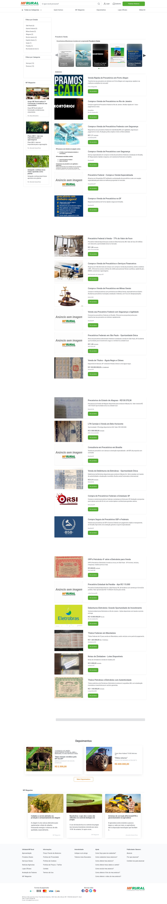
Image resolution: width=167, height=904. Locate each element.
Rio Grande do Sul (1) (32, 49)
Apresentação (27, 853)
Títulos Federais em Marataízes (102, 633)
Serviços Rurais (27, 861)
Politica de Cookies (49, 861)
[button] (98, 4)
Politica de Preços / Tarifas (52, 865)
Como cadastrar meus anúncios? (106, 857)
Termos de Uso (48, 872)
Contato (45, 869)
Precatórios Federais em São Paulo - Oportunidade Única (113, 335)
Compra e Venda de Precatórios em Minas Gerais (109, 288)
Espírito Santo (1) (31, 40)
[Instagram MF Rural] (94, 890)
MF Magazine (79, 10)
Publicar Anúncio (133, 4)
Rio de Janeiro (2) (31, 37)
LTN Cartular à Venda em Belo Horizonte (105, 424)
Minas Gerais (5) (31, 31)
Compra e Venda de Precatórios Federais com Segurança (113, 126)
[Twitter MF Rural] (91, 890)
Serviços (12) (30, 63)
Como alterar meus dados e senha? (107, 865)
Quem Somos (58, 10)
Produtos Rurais (27, 857)
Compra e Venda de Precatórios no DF (104, 198)
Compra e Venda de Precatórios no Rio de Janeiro (110, 101)
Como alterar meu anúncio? (104, 861)
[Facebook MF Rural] (83, 890)
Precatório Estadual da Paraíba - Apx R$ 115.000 (109, 584)
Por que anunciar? (133, 857)
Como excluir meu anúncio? (104, 869)
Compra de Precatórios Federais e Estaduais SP (109, 496)
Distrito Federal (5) (31, 28)
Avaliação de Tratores (29, 872)
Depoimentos (101, 10)
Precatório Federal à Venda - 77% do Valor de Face (110, 238)
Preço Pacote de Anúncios (52, 853)
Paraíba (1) (29, 46)
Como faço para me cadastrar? (105, 853)
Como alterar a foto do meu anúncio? (107, 872)
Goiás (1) (28, 43)
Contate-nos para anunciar (135, 861)
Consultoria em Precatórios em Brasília (105, 447)
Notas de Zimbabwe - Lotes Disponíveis (105, 656)
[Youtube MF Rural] (87, 890)
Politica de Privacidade (51, 857)
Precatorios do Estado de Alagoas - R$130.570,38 (109, 400)
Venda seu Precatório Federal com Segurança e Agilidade (113, 312)
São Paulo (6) (30, 25)
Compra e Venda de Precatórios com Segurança (109, 151)
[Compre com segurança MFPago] (25, 891)
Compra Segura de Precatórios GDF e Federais (108, 519)
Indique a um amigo (81, 853)
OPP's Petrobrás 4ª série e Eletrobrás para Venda (109, 559)
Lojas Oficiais (122, 10)
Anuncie (129, 853)
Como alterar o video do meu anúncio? (108, 876)
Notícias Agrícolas (28, 865)
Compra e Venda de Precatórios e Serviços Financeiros (112, 263)
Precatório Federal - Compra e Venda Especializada (110, 175)
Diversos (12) (30, 66)
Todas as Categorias (32, 10)
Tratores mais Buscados (83, 857)
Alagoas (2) (29, 34)
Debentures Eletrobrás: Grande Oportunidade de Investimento (115, 608)
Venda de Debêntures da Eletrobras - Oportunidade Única (113, 471)
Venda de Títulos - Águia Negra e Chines (106, 360)
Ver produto (93, 91)
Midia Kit (142, 10)
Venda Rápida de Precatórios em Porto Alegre (108, 78)
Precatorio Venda (61, 37)
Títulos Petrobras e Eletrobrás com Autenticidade (109, 680)
